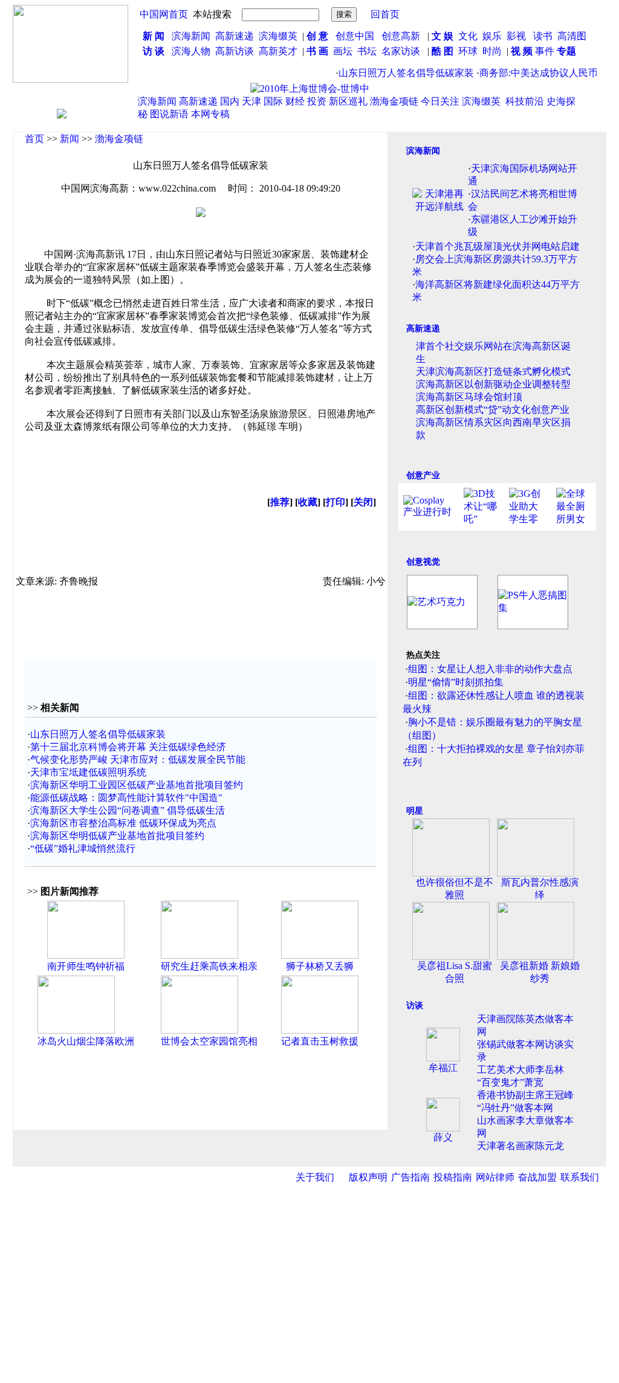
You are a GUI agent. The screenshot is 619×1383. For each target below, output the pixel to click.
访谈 (414, 1005)
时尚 (492, 51)
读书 (543, 36)
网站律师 (495, 1177)
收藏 (307, 502)
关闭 (363, 502)
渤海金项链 (394, 101)
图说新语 (169, 114)
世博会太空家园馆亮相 (209, 1041)
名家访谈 (400, 51)
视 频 (522, 51)
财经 (295, 101)
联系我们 (579, 1177)
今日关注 (440, 101)
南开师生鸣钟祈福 (86, 966)
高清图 (571, 36)
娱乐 (492, 36)
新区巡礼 (348, 101)
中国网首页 (164, 14)
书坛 (367, 51)
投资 (316, 101)
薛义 (443, 1137)
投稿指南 (452, 1177)
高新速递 (234, 36)
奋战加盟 (537, 1177)
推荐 (280, 502)
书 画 (317, 51)
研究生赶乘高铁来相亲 (209, 966)
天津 (251, 101)
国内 (229, 101)
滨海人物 (191, 51)
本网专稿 (210, 114)
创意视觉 (423, 561)
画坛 (342, 51)
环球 (468, 51)
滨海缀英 (278, 36)
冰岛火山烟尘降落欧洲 (85, 1041)
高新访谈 (235, 51)
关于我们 (315, 1177)
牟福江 (443, 1068)
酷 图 (442, 51)
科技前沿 (524, 101)
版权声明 (368, 1177)
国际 (273, 101)
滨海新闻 (191, 36)
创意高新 (402, 36)
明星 (414, 810)
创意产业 (423, 475)
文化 (467, 36)
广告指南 (410, 1177)
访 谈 (153, 51)
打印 (335, 502)
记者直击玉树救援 (319, 1041)
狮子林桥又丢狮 (320, 966)
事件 (543, 51)
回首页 (385, 14)
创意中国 (354, 36)
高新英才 (280, 51)
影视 (517, 36)
